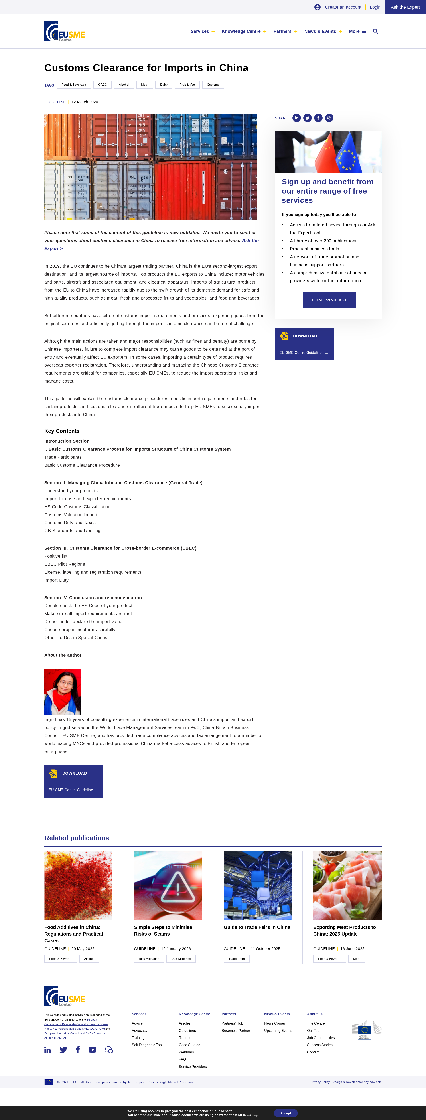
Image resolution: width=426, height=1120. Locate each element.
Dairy (164, 84)
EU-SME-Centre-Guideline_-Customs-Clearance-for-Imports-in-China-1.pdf (74, 790)
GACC (102, 84)
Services (200, 31)
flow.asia (376, 1082)
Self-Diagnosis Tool (147, 1045)
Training (138, 1038)
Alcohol (124, 84)
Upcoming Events (278, 1031)
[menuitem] (203, 31)
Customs (213, 84)
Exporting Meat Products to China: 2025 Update (344, 930)
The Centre (316, 1023)
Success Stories (320, 1045)
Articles (185, 1023)
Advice (137, 1023)
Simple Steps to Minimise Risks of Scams (163, 930)
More (354, 31)
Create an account (343, 7)
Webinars (186, 1052)
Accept (285, 1113)
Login (375, 7)
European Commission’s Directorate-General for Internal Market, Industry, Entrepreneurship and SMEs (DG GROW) (76, 1024)
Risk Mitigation (149, 958)
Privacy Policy (320, 1082)
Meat (144, 84)
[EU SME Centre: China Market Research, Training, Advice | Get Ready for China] (64, 31)
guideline (55, 102)
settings (253, 1115)
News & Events (320, 31)
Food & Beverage (73, 84)
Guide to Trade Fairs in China (257, 927)
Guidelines (187, 1031)
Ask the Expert (405, 7)
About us (315, 1014)
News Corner (274, 1023)
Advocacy (139, 1031)
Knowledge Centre (241, 31)
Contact (313, 1052)
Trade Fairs (237, 958)
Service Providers (193, 1067)
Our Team (314, 1031)
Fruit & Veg (187, 84)
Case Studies (189, 1045)
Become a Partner (236, 1031)
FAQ (182, 1059)
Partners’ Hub (232, 1023)
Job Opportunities (321, 1038)
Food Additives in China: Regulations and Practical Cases (73, 933)
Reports (185, 1038)
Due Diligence (181, 958)
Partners (283, 31)
